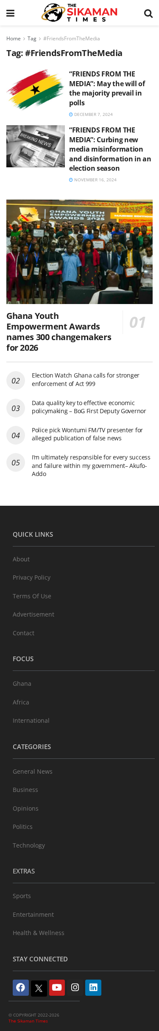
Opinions (26, 808)
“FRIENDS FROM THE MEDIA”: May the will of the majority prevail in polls (107, 88)
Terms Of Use (32, 596)
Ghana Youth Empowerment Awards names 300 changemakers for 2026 (58, 331)
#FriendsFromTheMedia (71, 38)
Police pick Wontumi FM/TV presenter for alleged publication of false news (87, 434)
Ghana (22, 683)
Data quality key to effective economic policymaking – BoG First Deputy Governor (89, 407)
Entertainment (33, 914)
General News (33, 771)
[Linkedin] (93, 988)
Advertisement (33, 614)
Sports (22, 896)
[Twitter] (39, 988)
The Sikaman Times (28, 1021)
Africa (21, 702)
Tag (32, 38)
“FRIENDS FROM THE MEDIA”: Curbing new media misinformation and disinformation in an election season (110, 149)
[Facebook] (21, 988)
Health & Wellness (38, 933)
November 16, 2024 (95, 180)
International (31, 720)
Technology (29, 845)
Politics (23, 827)
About (21, 559)
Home (13, 38)
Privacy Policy (31, 577)
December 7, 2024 (93, 114)
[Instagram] (75, 988)
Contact (23, 633)
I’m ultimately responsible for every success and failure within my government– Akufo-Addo (91, 465)
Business (25, 790)
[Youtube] (57, 988)
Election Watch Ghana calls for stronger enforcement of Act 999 (85, 379)
